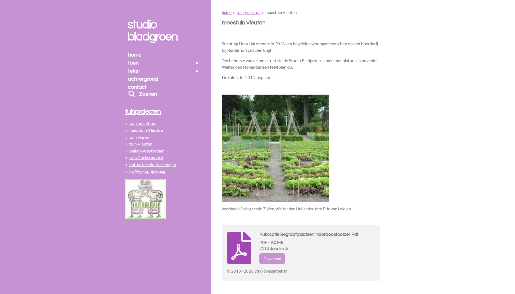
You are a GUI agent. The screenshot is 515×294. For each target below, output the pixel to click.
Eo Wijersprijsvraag (147, 171)
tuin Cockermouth (146, 157)
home (226, 12)
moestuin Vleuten (281, 12)
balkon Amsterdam (146, 150)
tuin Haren (139, 137)
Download (272, 258)
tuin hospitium (142, 123)
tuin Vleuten (140, 143)
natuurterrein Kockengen (152, 164)
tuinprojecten (248, 12)
